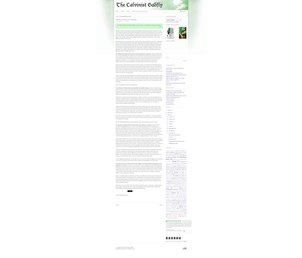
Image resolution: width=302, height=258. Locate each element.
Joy (174, 188)
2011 (169, 112)
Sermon (175, 210)
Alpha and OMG (178, 152)
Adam (172, 150)
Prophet (178, 202)
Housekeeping (169, 71)
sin (183, 210)
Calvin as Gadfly (171, 157)
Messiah (172, 194)
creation (174, 166)
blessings (177, 155)
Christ (174, 161)
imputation (169, 185)
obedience (184, 197)
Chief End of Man (183, 159)
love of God (179, 191)
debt (184, 166)
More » (161, 205)
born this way (183, 155)
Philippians (174, 199)
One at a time (169, 70)
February (171, 119)
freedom (183, 175)
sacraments (173, 206)
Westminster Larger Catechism (140, 11)
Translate (177, 22)
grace (183, 178)
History (175, 180)
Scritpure (167, 210)
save (173, 208)
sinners (167, 211)
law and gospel (182, 189)
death (180, 166)
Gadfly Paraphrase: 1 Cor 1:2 (172, 76)
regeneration (182, 203)
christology (168, 163)
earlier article (136, 139)
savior (177, 208)
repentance (168, 205)
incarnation (175, 185)
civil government (175, 163)
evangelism (176, 172)
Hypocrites (184, 183)
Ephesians (177, 171)
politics (180, 199)
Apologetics (176, 153)
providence (184, 202)
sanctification (168, 208)
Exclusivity (168, 174)
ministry (177, 194)
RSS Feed (184, 11)
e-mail (128, 11)
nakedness (173, 196)
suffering (177, 211)
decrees (167, 168)
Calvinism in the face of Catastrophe (174, 90)
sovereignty (172, 211)
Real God (175, 203)
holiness (184, 180)
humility (174, 183)
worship (175, 217)
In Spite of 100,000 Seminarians (173, 97)
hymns (179, 183)
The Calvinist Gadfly (169, 230)
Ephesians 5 (183, 171)
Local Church (172, 191)
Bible (173, 155)
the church (181, 213)
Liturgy (167, 191)
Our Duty (171, 137)
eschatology (168, 172)
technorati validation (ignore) (171, 213)
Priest (183, 200)
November (171, 133)
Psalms (169, 203)
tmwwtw (124, 248)
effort (167, 171)
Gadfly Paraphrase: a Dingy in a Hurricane (175, 78)
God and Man (179, 177)
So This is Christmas (170, 99)
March (170, 121)
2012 (169, 115)
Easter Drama (175, 168)
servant (179, 210)
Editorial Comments (170, 169)
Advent (183, 150)
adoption (177, 150)
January (170, 117)
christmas (182, 161)
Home (117, 11)
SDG (171, 210)
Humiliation (168, 183)
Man (184, 191)
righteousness (182, 205)
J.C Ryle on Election (170, 100)
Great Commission (169, 180)
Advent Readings (169, 152)
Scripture (183, 208)
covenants (168, 166)
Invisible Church (176, 186)
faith (172, 174)
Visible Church (181, 216)
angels (170, 153)
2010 (169, 110)
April (170, 124)
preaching (179, 200)
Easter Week (182, 168)
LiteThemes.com (131, 248)
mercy (167, 194)
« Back (117, 205)
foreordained (176, 175)
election (171, 171)
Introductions (168, 186)
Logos (184, 241)
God (174, 177)
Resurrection (174, 205)
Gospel (172, 178)
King (176, 189)
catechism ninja (176, 159)
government (178, 178)
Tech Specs (182, 211)
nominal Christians (178, 197)
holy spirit (170, 181)
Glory (171, 177)
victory (171, 216)
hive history (180, 180)
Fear (170, 175)
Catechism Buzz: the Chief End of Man (174, 73)
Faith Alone (178, 174)
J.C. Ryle (183, 186)
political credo (128, 69)
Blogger (180, 230)
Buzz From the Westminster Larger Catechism (176, 75)
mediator (173, 193)
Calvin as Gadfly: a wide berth (172, 80)
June (170, 126)
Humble (183, 181)
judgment (181, 188)
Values (167, 216)
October (171, 130)
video (175, 216)
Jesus (167, 188)
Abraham (167, 150)
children (168, 161)
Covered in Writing (170, 104)
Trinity (179, 214)
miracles (183, 194)
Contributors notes (126, 16)
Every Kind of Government (174, 135)
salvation (180, 206)
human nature (177, 181)
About (122, 11)
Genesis (167, 177)
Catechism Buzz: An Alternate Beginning (175, 68)
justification (169, 189)
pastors (169, 199)
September (171, 128)
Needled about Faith (170, 94)
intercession (183, 185)
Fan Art (167, 81)
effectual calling (180, 169)
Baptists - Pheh (168, 155)
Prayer (173, 200)
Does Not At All (169, 102)
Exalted (182, 172)
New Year (171, 197)
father (167, 175)
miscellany (168, 196)
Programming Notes (170, 202)
